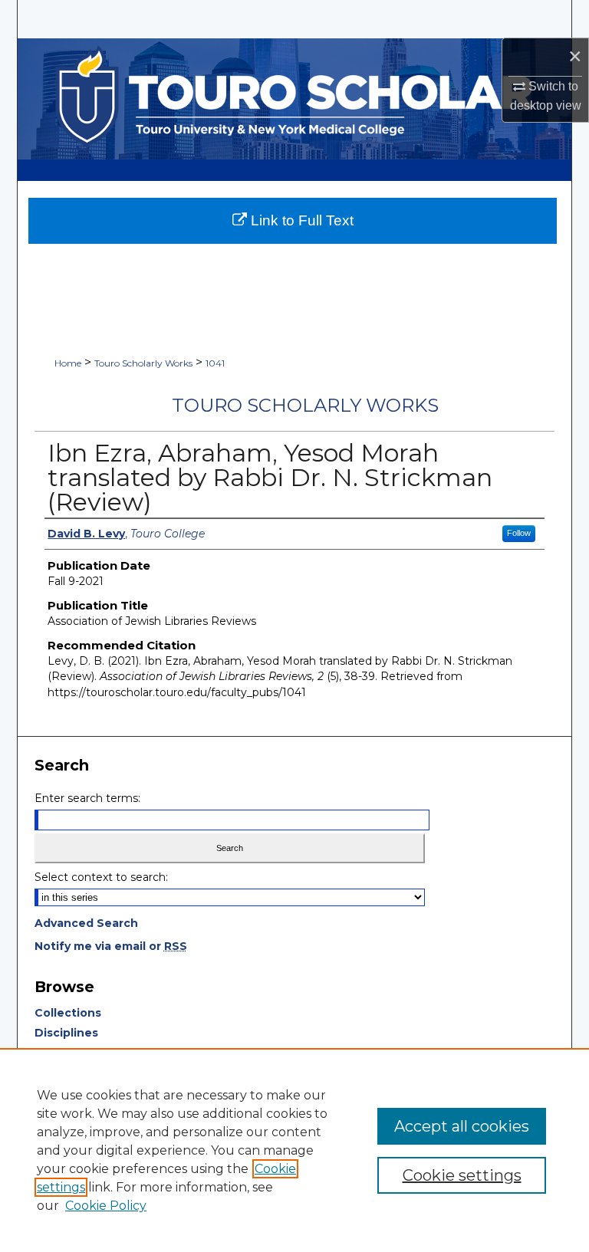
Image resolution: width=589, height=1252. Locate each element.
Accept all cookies (461, 1126)
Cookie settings (462, 1175)
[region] (294, 1150)
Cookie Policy (105, 1205)
